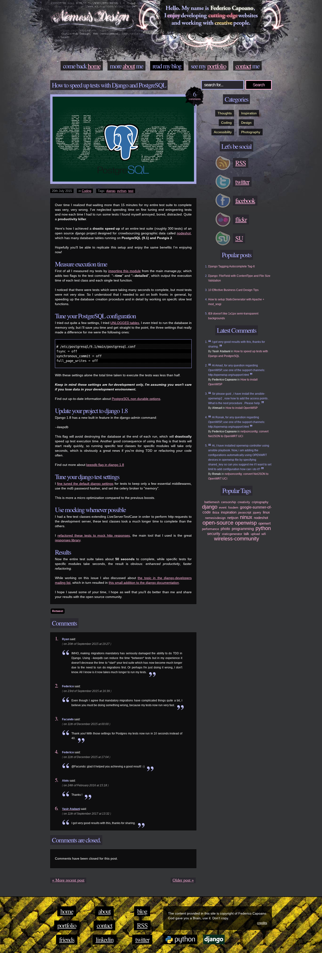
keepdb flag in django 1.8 (105, 465)
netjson (232, 518)
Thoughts (225, 113)
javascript (244, 512)
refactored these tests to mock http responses (94, 535)
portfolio (216, 65)
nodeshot (184, 233)
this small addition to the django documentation (144, 582)
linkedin (104, 939)
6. (56, 808)
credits (262, 923)
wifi (263, 534)
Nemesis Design (91, 19)
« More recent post (68, 880)
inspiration (228, 512)
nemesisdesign (215, 518)
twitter (142, 939)
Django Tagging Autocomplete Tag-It (231, 266)
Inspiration (249, 113)
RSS (142, 925)
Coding (86, 191)
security (213, 534)
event (223, 507)
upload (255, 534)
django (110, 191)
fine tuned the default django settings (85, 483)
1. (56, 638)
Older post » (183, 880)
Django (214, 939)
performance (210, 529)
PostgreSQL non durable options (136, 399)
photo (225, 529)
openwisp (246, 523)
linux (266, 512)
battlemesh (211, 502)
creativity (244, 502)
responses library (67, 540)
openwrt (264, 523)
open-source (217, 522)
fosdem (233, 507)
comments (195, 94)
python (121, 191)
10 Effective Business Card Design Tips (233, 290)
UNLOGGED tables (124, 323)
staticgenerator (232, 534)
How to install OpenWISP (242, 408)
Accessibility (223, 132)
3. (56, 718)
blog (176, 65)
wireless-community (236, 539)
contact (243, 65)
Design (246, 122)
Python (180, 939)
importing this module (124, 271)
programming (243, 529)
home (94, 65)
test (130, 191)
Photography (250, 132)
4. (56, 751)
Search (259, 85)
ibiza (215, 512)
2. (56, 685)
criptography (260, 502)
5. (56, 780)
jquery (257, 512)
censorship (228, 502)
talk (246, 534)
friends (66, 939)
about (129, 65)
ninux (246, 517)
